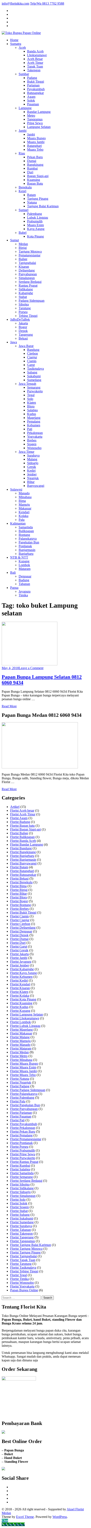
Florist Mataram (20, 1048)
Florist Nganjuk (20, 1082)
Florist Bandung (21, 848)
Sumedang (34, 380)
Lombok (24, 565)
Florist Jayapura (20, 961)
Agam (31, 96)
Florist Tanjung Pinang (25, 1252)
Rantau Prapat (28, 285)
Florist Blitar (18, 893)
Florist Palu (17, 1101)
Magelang (33, 417)
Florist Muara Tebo (23, 1075)
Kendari (24, 512)
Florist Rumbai (20, 1165)
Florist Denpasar (21, 931)
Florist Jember (19, 965)
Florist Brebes (19, 908)
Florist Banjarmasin (23, 859)
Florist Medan (19, 1052)
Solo (30, 399)
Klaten (31, 402)
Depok (23, 331)
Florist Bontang (20, 905)
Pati (29, 429)
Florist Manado (20, 1044)
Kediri (31, 470)
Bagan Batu (35, 183)
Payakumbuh (36, 89)
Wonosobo (34, 448)
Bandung (33, 349)
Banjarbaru (26, 553)
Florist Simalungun (23, 1196)
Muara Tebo (35, 149)
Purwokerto (35, 391)
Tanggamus (35, 119)
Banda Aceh (35, 51)
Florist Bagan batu (22, 825)
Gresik (31, 467)
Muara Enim (35, 225)
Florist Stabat (19, 1211)
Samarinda (26, 527)
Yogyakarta (34, 436)
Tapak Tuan (35, 66)
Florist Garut (18, 946)
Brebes (31, 440)
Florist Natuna (19, 1078)
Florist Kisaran (20, 988)
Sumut (14, 240)
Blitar (30, 482)
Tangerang (26, 334)
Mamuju (24, 504)
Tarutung (25, 308)
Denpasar (25, 576)
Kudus (31, 414)
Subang (32, 372)
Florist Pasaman (20, 1116)
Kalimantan (18, 523)
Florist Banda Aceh (23, 840)
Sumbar (24, 74)
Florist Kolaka (19, 995)
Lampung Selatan (39, 127)
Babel (22, 232)
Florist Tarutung (21, 1263)
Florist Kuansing (21, 1003)
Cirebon (32, 353)
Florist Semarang (21, 1177)
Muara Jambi (35, 142)
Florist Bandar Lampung (26, 844)
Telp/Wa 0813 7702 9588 (47, 3)
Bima (22, 501)
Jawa (13, 342)
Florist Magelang (21, 1029)
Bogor (23, 327)
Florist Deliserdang (23, 927)
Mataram (24, 569)
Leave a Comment (31, 668)
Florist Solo (18, 1199)
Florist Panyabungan (24, 1109)
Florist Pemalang (21, 1135)
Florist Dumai (19, 939)
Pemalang (33, 421)
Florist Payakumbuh (23, 1124)
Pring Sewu (35, 123)
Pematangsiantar (29, 255)
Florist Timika (19, 1279)
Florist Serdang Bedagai (26, 1180)
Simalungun (27, 278)
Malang (32, 459)
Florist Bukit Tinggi (23, 912)
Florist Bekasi (19, 878)
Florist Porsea (19, 1146)
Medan (23, 244)
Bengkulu (25, 187)
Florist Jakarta (19, 954)
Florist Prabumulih (22, 1150)
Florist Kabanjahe (22, 969)
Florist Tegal (18, 1275)
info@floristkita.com (15, 3)
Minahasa (25, 497)
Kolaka (23, 516)
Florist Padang (19, 1086)
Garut (31, 365)
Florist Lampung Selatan (26, 1014)
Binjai (23, 247)
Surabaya (33, 455)
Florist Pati (17, 1120)
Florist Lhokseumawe (24, 1018)
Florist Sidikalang (22, 1188)
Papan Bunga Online (24, 1290)
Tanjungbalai (27, 263)
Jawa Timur (26, 451)
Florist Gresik (19, 950)
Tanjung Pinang (37, 198)
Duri (30, 172)
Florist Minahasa (21, 1060)
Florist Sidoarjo (20, 1192)
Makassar (25, 508)
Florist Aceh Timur (22, 814)
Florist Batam (19, 867)
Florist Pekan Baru (22, 1131)
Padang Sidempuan (31, 300)
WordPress (59, 1517)
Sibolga (24, 304)
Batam (31, 195)
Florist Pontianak (21, 1143)
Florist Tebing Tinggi (24, 1271)
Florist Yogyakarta (22, 1286)
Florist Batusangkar (23, 874)
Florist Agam (19, 818)
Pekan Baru (35, 157)
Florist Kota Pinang (23, 999)
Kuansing (33, 180)
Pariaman (33, 85)
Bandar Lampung (39, 112)
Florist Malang (20, 1037)
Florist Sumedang (22, 1222)
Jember (32, 474)
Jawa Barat (26, 346)
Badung (24, 580)
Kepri (22, 191)
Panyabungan (28, 274)
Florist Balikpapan (22, 837)
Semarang (33, 387)
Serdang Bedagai (30, 281)
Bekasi (23, 338)
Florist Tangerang (22, 1237)
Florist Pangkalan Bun (25, 1105)
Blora (30, 406)
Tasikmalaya (35, 368)
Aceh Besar (35, 59)
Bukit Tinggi (35, 81)
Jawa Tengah (27, 383)
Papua (14, 587)
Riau (22, 153)
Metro (31, 115)
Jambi (22, 130)
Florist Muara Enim (23, 1067)
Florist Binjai (19, 890)
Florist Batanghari (22, 871)
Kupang (24, 561)
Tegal (30, 395)
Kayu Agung (35, 229)
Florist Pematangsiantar (25, 1139)
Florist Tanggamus (22, 1241)
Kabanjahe (26, 293)
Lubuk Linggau (37, 217)
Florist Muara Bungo (24, 1063)
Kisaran (24, 266)
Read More (9, 706)
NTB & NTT (19, 557)
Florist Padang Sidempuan (27, 1090)
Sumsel (23, 210)
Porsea (23, 312)
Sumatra (15, 44)
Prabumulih (35, 221)
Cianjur (32, 357)
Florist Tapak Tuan (22, 1260)
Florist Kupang (20, 1010)
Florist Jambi (18, 958)
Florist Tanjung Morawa (26, 1248)
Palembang (34, 213)
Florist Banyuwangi (23, 863)
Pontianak (25, 546)
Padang (32, 78)
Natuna (32, 202)
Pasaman (33, 104)
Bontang (24, 535)
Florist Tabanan (20, 1230)
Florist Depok (19, 935)
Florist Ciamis (19, 916)
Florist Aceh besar (22, 810)
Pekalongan (35, 433)
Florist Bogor (19, 901)
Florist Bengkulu (21, 882)
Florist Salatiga (20, 1169)
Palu (22, 519)
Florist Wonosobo (22, 1282)
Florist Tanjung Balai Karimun (30, 1245)
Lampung (25, 108)
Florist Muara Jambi (23, 1071)
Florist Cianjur (19, 920)
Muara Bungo (36, 138)
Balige (23, 259)
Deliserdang (27, 270)
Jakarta (23, 323)
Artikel (14, 806)
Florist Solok (18, 1203)
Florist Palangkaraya (23, 1094)
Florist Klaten (19, 992)
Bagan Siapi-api (37, 176)
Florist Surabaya (21, 1226)
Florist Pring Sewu (22, 1154)
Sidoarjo (32, 463)
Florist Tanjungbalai (23, 1256)
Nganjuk (33, 478)
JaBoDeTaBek (20, 319)
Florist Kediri (19, 980)
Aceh (22, 47)
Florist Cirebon (20, 924)
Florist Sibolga (20, 1184)
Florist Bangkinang (23, 852)
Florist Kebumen (21, 976)
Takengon (33, 70)
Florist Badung (20, 822)
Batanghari (34, 146)
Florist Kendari (20, 984)
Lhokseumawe (37, 55)
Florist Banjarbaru (22, 856)
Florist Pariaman (21, 1112)
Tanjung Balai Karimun (43, 206)
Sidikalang (26, 289)
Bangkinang (35, 164)
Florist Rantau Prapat (24, 1162)
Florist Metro (19, 1056)
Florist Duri (18, 942)
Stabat (23, 297)
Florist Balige (19, 833)
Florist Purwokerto (22, 1158)
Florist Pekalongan (22, 1128)
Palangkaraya (28, 538)
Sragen (31, 444)
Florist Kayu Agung (23, 973)
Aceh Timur (35, 62)
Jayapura (24, 591)
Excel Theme (25, 1517)
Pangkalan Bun (29, 542)
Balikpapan (26, 531)
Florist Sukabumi (21, 1218)
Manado (24, 493)
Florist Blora (18, 897)
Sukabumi (34, 376)
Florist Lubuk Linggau (25, 1026)
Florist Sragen (19, 1207)
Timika (23, 595)
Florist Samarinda (22, 1173)
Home (14, 40)
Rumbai (32, 168)
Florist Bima (18, 886)
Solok (31, 100)
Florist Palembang (22, 1097)
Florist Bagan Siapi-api (25, 829)
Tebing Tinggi (28, 315)
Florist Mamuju (20, 1041)
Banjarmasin (27, 550)
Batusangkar (35, 93)
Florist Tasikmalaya (23, 1267)
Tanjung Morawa (30, 251)
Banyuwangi (35, 485)
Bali (13, 572)
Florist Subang (20, 1214)
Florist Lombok (20, 1022)
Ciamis (31, 361)
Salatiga (32, 410)
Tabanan (24, 584)
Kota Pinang (35, 236)
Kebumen (33, 425)
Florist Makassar (21, 1033)
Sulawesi (16, 489)
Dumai (31, 161)
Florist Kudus (19, 1007)
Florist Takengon (21, 1233)
